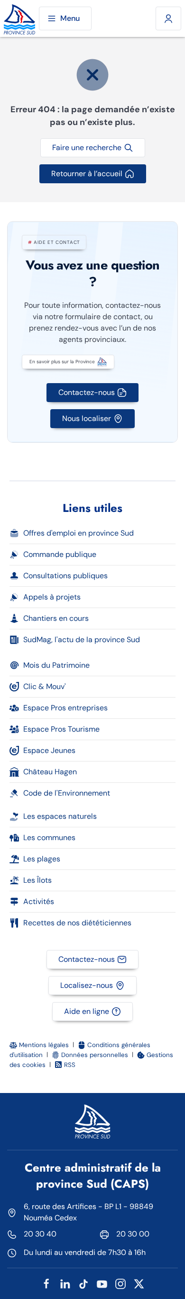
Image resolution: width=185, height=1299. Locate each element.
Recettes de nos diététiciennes (77, 923)
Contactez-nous (86, 392)
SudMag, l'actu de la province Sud (81, 640)
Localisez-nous (86, 985)
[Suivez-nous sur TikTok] (83, 1283)
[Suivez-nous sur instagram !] (120, 1283)
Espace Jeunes (49, 750)
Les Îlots (37, 880)
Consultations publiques (65, 576)
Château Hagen (50, 772)
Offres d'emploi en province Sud (78, 533)
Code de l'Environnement (66, 793)
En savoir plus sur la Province (62, 361)
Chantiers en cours (56, 618)
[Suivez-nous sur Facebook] (46, 1283)
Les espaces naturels (60, 816)
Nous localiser (86, 418)
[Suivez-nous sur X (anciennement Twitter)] (139, 1283)
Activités (38, 901)
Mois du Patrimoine (56, 665)
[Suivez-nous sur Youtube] (102, 1283)
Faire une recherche (86, 147)
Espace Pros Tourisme (61, 729)
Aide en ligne (86, 1011)
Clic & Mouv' (44, 686)
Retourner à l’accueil (86, 174)
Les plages (41, 859)
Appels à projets (52, 597)
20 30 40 (40, 1234)
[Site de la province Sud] (19, 18)
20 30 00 (132, 1234)
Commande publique (59, 554)
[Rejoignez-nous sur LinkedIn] (65, 1283)
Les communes (49, 837)
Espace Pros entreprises (65, 708)
